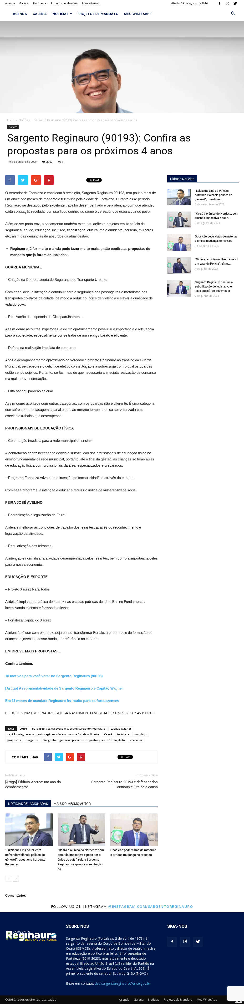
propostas (14, 740)
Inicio (10, 120)
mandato (140, 734)
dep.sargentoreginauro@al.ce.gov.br (122, 983)
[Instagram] (227, 3)
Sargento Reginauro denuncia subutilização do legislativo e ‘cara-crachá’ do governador (214, 287)
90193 (23, 728)
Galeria (24, 3)
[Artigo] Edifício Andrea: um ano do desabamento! (33, 784)
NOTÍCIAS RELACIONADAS (28, 804)
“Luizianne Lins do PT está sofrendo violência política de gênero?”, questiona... (213, 195)
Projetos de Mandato (64, 3)
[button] (233, 14)
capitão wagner (121, 728)
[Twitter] (235, 3)
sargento (32, 740)
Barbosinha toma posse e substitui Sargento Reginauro (68, 728)
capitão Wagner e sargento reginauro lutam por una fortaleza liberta (53, 734)
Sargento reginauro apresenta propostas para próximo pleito (84, 740)
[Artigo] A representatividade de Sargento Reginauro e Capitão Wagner (64, 688)
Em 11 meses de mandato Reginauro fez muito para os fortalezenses (62, 701)
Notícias (38, 3)
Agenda (10, 3)
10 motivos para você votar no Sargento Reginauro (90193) (54, 676)
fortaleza (123, 734)
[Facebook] (219, 3)
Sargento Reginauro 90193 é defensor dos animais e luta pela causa (124, 784)
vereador (136, 740)
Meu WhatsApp (91, 3)
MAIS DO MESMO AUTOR (72, 804)
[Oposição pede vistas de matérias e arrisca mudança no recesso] (134, 829)
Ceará (108, 734)
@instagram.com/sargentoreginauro (150, 906)
